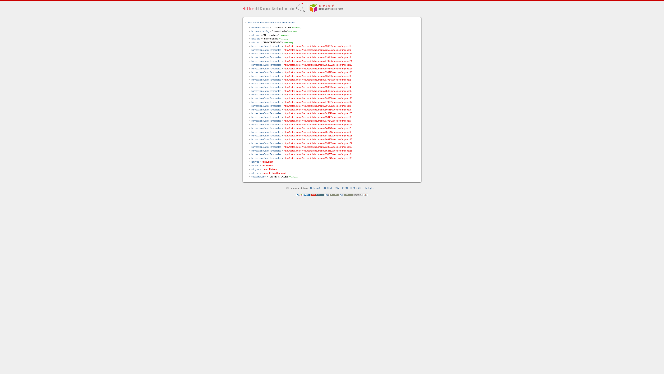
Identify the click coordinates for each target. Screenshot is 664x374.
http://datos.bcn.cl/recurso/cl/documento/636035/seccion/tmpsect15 (318, 46)
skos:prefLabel (258, 176)
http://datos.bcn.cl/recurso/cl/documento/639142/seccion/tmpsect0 (317, 120)
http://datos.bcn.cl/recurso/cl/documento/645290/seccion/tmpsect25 (318, 113)
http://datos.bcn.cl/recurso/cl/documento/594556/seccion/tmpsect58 (318, 98)
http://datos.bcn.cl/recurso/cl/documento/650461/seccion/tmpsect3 (317, 117)
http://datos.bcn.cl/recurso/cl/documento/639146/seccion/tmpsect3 (317, 57)
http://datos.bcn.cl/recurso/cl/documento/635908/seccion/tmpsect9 (317, 76)
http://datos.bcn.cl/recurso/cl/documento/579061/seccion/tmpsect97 (318, 102)
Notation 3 (315, 188)
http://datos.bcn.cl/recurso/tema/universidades (271, 22)
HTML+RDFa (356, 188)
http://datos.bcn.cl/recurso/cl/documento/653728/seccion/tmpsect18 (318, 124)
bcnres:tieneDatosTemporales (266, 46)
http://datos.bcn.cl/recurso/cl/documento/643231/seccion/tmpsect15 (318, 135)
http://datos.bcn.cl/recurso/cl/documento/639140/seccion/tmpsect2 (317, 79)
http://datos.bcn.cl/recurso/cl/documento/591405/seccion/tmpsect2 (317, 106)
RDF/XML (328, 188)
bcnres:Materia (269, 169)
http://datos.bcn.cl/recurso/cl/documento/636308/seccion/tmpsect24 (318, 94)
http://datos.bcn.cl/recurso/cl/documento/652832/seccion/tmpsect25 (318, 150)
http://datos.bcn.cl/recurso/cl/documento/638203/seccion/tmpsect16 (318, 147)
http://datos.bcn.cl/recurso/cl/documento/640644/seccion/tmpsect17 (318, 68)
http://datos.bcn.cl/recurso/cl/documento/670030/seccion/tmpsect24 (318, 61)
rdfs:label (256, 35)
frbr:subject (267, 162)
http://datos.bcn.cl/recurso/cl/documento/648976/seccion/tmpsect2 (317, 128)
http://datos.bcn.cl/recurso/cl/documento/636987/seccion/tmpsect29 (318, 143)
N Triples (369, 188)
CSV (337, 188)
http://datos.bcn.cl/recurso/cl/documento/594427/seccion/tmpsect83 (318, 72)
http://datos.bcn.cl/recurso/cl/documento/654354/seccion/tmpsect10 (318, 83)
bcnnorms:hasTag (260, 27)
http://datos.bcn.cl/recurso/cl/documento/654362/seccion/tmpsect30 (318, 91)
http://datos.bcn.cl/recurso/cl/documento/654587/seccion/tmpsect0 (317, 154)
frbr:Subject (267, 165)
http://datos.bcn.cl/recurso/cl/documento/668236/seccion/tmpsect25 (318, 139)
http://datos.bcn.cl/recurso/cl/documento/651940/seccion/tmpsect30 (318, 158)
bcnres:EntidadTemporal (274, 173)
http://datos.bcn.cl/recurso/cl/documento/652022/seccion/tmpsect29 (318, 65)
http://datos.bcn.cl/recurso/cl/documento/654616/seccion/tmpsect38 (318, 53)
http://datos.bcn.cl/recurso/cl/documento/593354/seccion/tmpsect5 (317, 109)
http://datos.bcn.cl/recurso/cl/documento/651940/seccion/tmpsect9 (317, 132)
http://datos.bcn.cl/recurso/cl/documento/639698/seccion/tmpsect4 (317, 87)
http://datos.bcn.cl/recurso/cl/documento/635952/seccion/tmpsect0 (317, 50)
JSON (345, 188)
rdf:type (255, 162)
